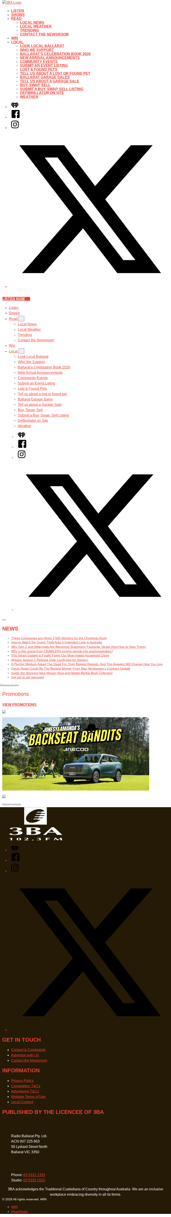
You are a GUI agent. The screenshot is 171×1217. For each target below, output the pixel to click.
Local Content (22, 1102)
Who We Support (37, 50)
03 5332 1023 (34, 1180)
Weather (29, 97)
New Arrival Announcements (50, 58)
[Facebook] (15, 117)
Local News (32, 22)
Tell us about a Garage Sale (49, 81)
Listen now (13, 299)
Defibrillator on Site (42, 93)
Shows (18, 15)
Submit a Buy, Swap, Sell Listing (51, 89)
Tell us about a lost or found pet (55, 73)
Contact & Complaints (28, 1050)
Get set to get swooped (27, 677)
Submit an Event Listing (44, 65)
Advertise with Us (25, 1055)
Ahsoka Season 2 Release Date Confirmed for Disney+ (49, 660)
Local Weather (36, 26)
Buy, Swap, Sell (35, 85)
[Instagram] (15, 128)
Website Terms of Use (28, 1097)
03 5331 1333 (34, 1175)
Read (16, 18)
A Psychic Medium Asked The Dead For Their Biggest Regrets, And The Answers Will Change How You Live (87, 664)
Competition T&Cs (25, 1086)
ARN (14, 1207)
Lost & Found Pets (38, 69)
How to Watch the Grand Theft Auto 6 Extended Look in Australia (56, 642)
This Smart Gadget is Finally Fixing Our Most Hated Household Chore (60, 655)
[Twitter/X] (90, 286)
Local (17, 42)
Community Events (39, 62)
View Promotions (19, 705)
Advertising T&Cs (25, 1091)
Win (14, 38)
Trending (29, 30)
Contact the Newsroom (44, 34)
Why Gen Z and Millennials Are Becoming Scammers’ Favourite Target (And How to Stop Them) (78, 647)
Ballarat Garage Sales (45, 77)
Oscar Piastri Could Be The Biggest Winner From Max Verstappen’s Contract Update (70, 668)
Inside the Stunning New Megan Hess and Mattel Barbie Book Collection (62, 673)
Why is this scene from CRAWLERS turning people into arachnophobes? (62, 651)
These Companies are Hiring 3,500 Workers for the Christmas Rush (59, 638)
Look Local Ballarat (42, 46)
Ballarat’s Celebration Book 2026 (55, 54)
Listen (17, 11)
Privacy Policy (22, 1081)
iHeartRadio (19, 1211)
